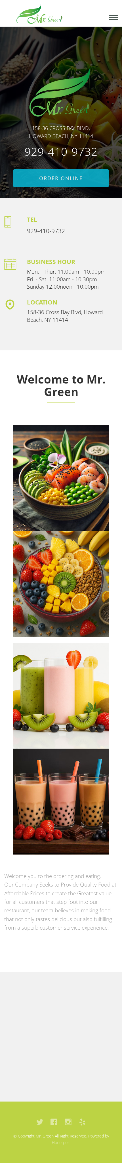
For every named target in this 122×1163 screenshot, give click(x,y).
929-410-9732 (61, 151)
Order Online (61, 178)
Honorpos (61, 1142)
